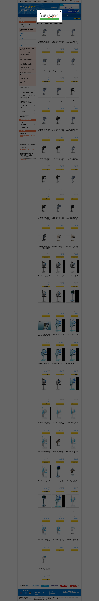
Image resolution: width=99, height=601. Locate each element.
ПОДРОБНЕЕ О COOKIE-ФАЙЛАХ (52, 17)
